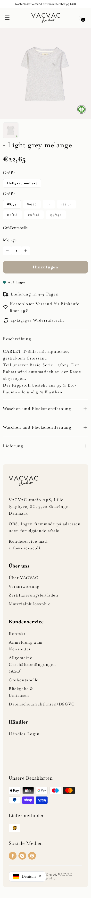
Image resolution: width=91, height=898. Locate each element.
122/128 (33, 215)
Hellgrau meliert (22, 183)
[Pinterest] (32, 856)
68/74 (12, 204)
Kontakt (17, 633)
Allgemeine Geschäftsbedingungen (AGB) (32, 664)
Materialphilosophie (29, 603)
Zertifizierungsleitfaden (33, 595)
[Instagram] (22, 856)
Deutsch (29, 876)
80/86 (32, 204)
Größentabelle (15, 227)
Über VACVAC (24, 577)
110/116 (12, 215)
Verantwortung (24, 586)
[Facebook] (13, 856)
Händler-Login (24, 733)
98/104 (66, 204)
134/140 (56, 215)
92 (49, 204)
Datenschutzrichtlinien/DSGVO (42, 704)
